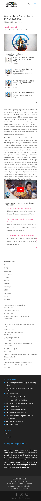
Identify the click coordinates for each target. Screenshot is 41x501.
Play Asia (7, 299)
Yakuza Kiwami (14, 424)
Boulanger (7, 287)
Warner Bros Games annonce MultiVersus (20, 235)
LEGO (6, 290)
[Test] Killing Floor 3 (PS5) (12, 338)
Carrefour (7, 284)
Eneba (6, 296)
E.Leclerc (7, 280)
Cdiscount (7, 271)
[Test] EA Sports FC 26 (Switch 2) (14, 305)
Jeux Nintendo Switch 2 (15, 484)
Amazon (7, 265)
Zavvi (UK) (7, 293)
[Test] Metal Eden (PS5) (11, 311)
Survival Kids (14, 394)
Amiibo (29, 484)
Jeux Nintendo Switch (19, 481)
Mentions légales (24, 486)
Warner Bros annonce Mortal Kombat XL (20, 208)
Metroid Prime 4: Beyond (18, 412)
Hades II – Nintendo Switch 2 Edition (21, 403)
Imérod (8, 437)
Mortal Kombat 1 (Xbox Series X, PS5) (22, 70)
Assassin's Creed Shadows (18, 409)
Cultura (6, 277)
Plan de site (15, 488)
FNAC (6, 268)
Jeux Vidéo (18, 22)
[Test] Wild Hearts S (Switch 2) (13, 332)
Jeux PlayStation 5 (19, 479)
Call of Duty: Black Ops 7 (17, 397)
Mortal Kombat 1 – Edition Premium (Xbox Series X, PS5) (23, 83)
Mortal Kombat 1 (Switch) (23, 92)
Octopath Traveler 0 (16, 421)
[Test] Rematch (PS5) (10, 349)
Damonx (8, 434)
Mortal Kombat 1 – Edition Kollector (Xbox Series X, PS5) (23, 59)
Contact (25, 488)
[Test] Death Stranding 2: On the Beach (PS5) (18, 343)
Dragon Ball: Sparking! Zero (18, 400)
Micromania (8, 274)
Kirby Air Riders (14, 406)
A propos (11, 486)
